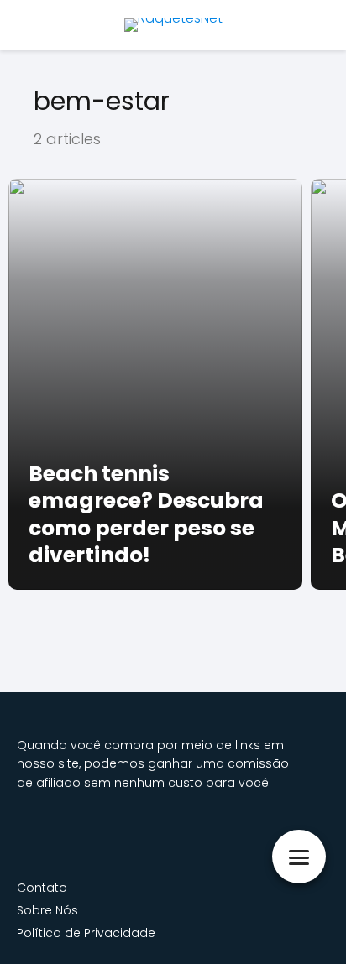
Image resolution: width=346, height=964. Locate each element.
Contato (42, 887)
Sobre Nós (47, 910)
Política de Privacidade (86, 933)
